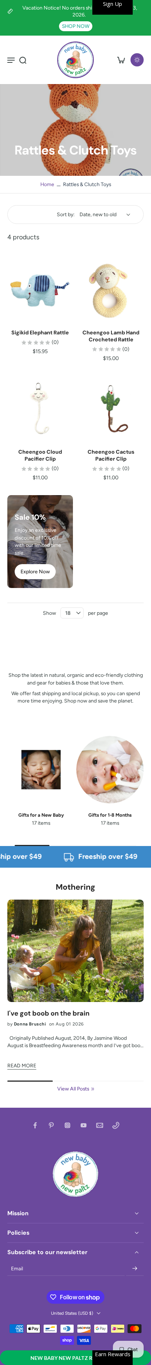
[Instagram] (67, 1125)
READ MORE (21, 1065)
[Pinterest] (51, 1125)
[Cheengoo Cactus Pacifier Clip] (111, 409)
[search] (23, 59)
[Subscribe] (135, 1269)
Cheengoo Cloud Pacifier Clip (40, 455)
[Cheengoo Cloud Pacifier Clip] (40, 409)
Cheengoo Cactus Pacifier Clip (111, 455)
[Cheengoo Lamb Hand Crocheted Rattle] (111, 289)
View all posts (73, 1089)
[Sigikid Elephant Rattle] (40, 289)
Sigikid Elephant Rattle (40, 332)
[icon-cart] (121, 59)
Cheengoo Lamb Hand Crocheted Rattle (110, 336)
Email (17, 1268)
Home (47, 184)
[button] (75, 1357)
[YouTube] (84, 1125)
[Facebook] (35, 1125)
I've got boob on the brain (48, 1013)
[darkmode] (137, 59)
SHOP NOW (75, 26)
